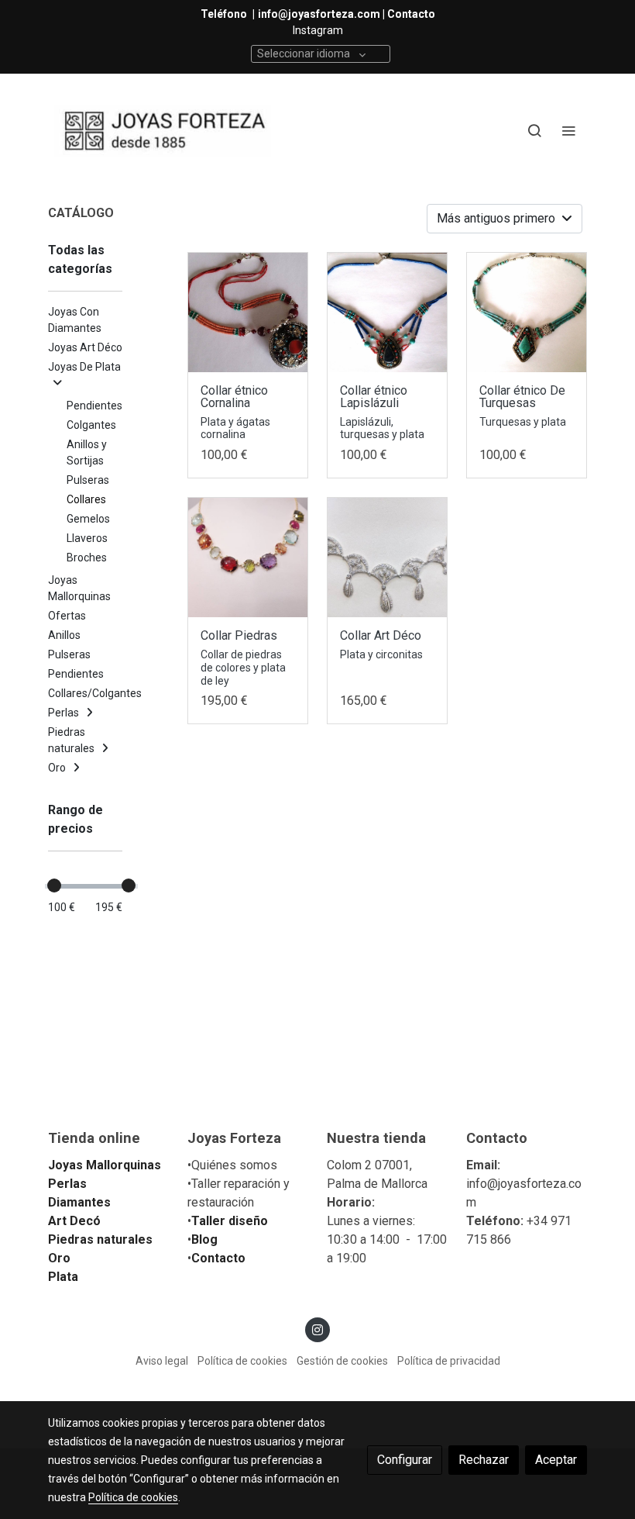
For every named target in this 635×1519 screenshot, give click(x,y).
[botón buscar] (534, 130)
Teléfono (225, 14)
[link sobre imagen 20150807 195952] (526, 312)
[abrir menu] (568, 130)
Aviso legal (162, 1361)
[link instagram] (317, 1329)
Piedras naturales (100, 1239)
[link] (162, 131)
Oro (59, 1258)
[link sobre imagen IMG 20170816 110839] (247, 557)
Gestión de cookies (342, 1361)
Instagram (318, 30)
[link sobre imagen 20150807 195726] (247, 312)
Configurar (404, 1459)
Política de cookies (242, 1361)
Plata (63, 1276)
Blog (204, 1239)
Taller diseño (229, 1220)
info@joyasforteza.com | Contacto (346, 14)
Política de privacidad (448, 1361)
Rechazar (483, 1459)
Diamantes (79, 1202)
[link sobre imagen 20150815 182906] (387, 557)
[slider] (54, 885)
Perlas (67, 1183)
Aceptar (556, 1459)
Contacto (218, 1258)
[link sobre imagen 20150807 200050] (387, 312)
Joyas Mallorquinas (104, 1165)
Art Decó (74, 1220)
